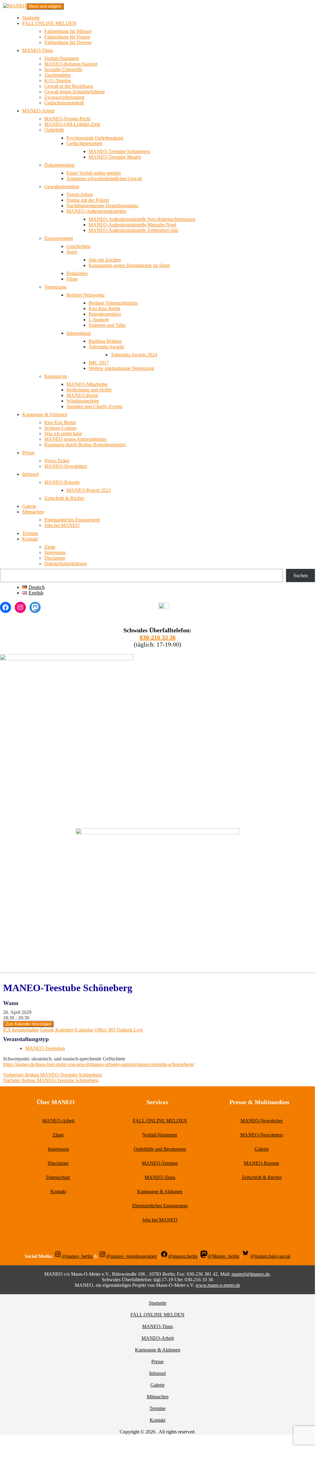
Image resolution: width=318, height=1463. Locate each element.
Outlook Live (130, 1029)
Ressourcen (55, 376)
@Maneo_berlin (223, 1256)
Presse (28, 452)
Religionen (77, 273)
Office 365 (104, 1029)
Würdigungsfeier (82, 400)
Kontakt (30, 538)
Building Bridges (105, 341)
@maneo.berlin (183, 1256)
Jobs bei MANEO (62, 525)
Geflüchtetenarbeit (84, 143)
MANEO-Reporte (62, 482)
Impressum (55, 552)
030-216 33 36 (158, 637)
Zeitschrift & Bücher (64, 498)
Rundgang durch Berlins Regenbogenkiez (85, 444)
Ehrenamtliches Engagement (72, 519)
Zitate (49, 546)
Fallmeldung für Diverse (68, 42)
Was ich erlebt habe (63, 433)
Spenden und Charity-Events (94, 406)
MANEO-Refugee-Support (70, 64)
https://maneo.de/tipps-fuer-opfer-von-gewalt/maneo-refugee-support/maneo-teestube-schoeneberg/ (98, 1064)
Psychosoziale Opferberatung (94, 137)
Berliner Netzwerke (85, 295)
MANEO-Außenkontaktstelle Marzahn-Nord (132, 224)
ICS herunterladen (20, 1029)
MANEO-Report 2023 (88, 490)
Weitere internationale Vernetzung (121, 368)
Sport (71, 251)
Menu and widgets (45, 6)
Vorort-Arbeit (79, 194)
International (78, 333)
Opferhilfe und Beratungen (160, 1149)
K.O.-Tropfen (57, 80)
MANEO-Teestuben (45, 1048)
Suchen (300, 575)
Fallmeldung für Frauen (67, 36)
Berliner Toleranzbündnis (113, 303)
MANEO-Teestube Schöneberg (119, 151)
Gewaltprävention (61, 186)
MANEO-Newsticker (261, 1120)
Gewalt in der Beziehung (68, 86)
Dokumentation (59, 165)
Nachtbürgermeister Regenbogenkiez (102, 205)
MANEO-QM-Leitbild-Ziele (72, 124)
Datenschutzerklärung (65, 563)
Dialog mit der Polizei (87, 200)
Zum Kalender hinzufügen (28, 1024)
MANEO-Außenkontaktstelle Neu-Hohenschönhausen (142, 219)
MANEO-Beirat (82, 395)
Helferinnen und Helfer (89, 389)
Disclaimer (54, 558)
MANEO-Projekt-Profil (67, 118)
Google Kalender (56, 1029)
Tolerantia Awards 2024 (134, 354)
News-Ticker (57, 460)
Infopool (30, 474)
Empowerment (58, 238)
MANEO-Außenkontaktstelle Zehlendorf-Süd (133, 230)
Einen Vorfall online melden (93, 173)
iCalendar (83, 1029)
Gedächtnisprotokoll (64, 102)
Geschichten (78, 246)
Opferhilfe (54, 129)
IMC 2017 (99, 362)
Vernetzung (55, 287)
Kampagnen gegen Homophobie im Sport (129, 265)
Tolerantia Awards (106, 346)
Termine (30, 533)
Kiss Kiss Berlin (104, 308)
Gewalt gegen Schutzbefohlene (74, 91)
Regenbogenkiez (105, 314)
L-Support (99, 319)
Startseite (31, 17)
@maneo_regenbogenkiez (131, 1256)
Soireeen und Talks (107, 325)
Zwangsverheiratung (64, 97)
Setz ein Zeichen (105, 259)
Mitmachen (33, 511)
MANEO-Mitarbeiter (87, 384)
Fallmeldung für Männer (68, 31)
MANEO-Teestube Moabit (115, 157)
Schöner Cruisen (60, 428)
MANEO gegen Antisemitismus (75, 439)
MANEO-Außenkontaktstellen (96, 211)
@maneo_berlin (77, 1256)
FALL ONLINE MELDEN (49, 23)
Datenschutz (58, 1177)
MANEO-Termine (160, 1163)
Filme (72, 279)
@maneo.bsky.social (270, 1256)
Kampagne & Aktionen (44, 414)
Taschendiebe (57, 75)
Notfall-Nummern (61, 58)
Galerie (29, 506)
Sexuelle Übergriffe (63, 69)
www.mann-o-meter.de (218, 1285)
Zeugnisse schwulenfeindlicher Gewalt (104, 178)
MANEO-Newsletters (65, 466)
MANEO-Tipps (37, 50)
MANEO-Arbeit (38, 110)
